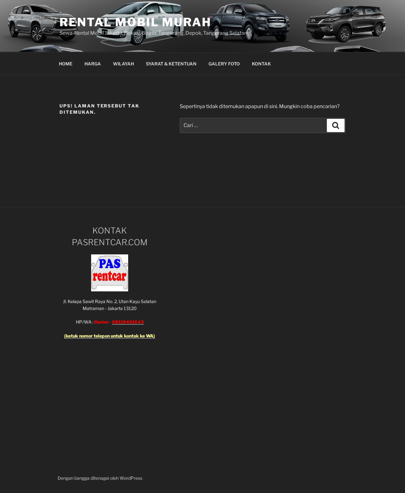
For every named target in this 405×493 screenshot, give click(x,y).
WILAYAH (123, 63)
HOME (65, 63)
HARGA (92, 63)
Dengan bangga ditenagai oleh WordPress (100, 478)
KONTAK (261, 63)
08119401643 (128, 322)
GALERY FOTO (224, 63)
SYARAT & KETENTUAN (171, 63)
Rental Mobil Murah (135, 22)
